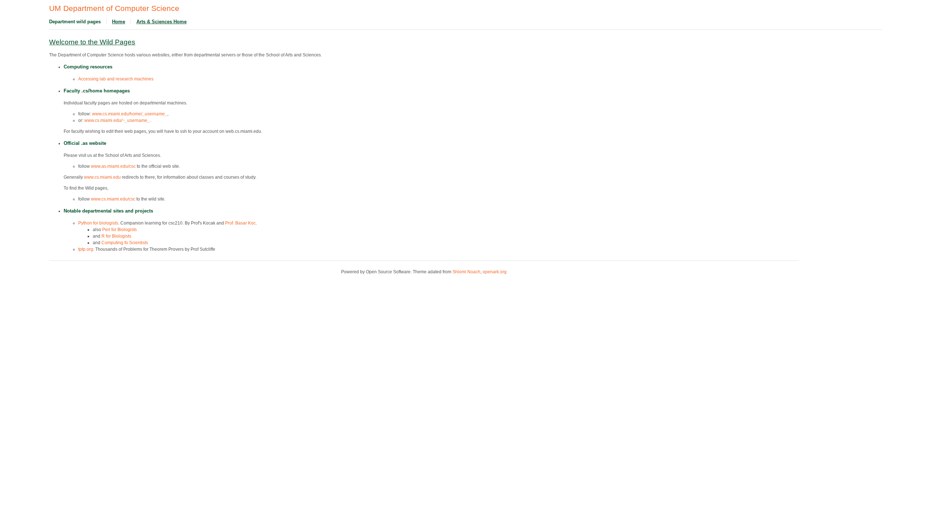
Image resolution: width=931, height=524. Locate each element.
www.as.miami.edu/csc (113, 166)
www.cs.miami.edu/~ (117, 120)
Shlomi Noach (466, 271)
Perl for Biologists (119, 229)
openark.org (495, 271)
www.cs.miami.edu (102, 177)
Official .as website (85, 143)
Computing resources (88, 67)
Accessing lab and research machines (115, 79)
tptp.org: (86, 249)
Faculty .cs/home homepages (97, 91)
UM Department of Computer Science (114, 8)
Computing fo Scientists (124, 242)
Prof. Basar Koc (240, 223)
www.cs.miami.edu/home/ (129, 113)
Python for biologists (98, 223)
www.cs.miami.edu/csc (113, 199)
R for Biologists (116, 236)
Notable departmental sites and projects (108, 211)
